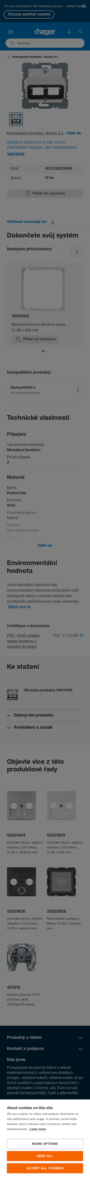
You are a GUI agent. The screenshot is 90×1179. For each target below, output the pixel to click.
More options (45, 1144)
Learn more (38, 1129)
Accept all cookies (45, 1168)
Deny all (45, 1156)
